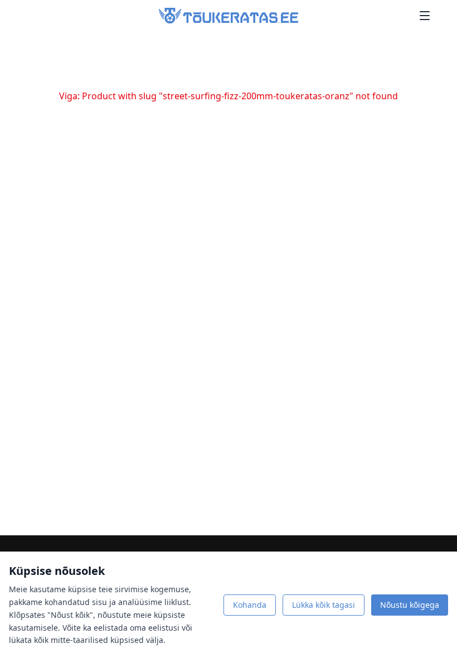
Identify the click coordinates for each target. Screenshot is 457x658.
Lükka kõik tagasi (323, 604)
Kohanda (249, 604)
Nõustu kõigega (409, 604)
